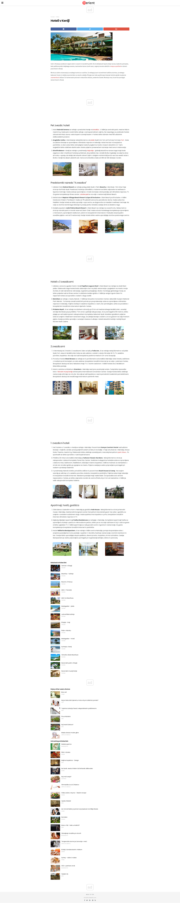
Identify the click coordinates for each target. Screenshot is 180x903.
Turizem (53, 17)
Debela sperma (66, 744)
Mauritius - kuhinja (67, 574)
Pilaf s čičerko (65, 752)
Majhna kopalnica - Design (70, 760)
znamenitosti (55, 77)
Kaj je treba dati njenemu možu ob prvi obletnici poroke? (79, 700)
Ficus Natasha (65, 716)
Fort (122, 140)
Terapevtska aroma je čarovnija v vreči (74, 841)
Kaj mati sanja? (66, 777)
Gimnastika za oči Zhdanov (70, 785)
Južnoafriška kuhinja (67, 614)
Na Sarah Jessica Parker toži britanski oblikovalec (77, 768)
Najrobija (90, 150)
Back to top (90, 894)
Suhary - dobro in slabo (69, 858)
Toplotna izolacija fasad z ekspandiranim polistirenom (79, 708)
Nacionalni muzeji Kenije (69, 671)
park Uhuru (122, 452)
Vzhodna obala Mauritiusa (69, 655)
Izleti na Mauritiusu (67, 598)
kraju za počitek (116, 66)
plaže (92, 140)
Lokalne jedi (84, 194)
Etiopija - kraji (65, 622)
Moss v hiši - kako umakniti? (70, 825)
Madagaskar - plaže (67, 606)
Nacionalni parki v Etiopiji (69, 663)
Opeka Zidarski (66, 801)
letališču (96, 130)
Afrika (57, 17)
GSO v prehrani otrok (68, 866)
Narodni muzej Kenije (65, 372)
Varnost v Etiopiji (66, 566)
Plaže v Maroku (66, 630)
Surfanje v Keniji (66, 647)
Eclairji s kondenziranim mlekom (71, 850)
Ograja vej (64, 874)
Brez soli (64, 692)
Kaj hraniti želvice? (67, 725)
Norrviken (64, 817)
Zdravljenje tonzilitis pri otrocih (71, 833)
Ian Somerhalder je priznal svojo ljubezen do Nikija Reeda (79, 809)
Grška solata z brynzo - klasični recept (73, 793)
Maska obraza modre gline (70, 733)
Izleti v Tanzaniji (66, 590)
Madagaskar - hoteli (68, 639)
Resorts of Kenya (66, 582)
